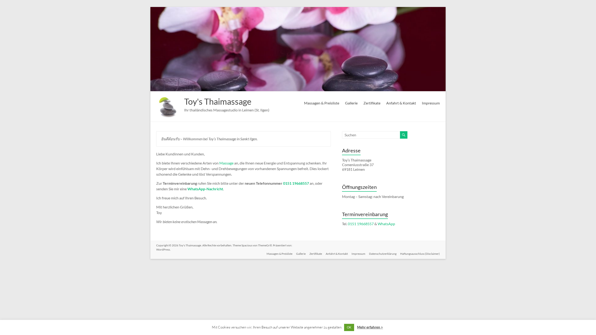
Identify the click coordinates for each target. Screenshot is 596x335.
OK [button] (349, 327)
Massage (226, 163)
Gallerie (351, 103)
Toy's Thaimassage (217, 101)
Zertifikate (371, 103)
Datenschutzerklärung (382, 253)
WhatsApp (386, 223)
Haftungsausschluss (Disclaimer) (420, 253)
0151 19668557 (296, 183)
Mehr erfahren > (370, 327)
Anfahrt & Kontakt (401, 103)
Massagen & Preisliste (321, 103)
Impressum (431, 103)
